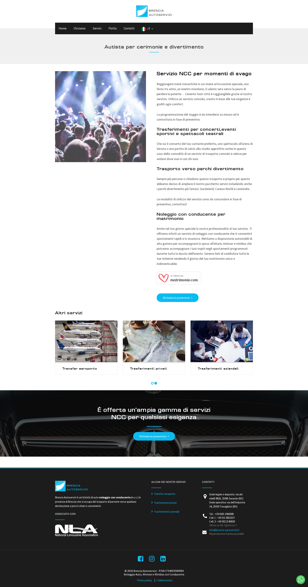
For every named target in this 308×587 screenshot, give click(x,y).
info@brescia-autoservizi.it (224, 530)
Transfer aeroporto (164, 493)
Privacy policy (144, 580)
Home (62, 28)
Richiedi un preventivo (176, 297)
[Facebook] (141, 560)
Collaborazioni (164, 580)
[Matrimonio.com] (179, 283)
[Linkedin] (163, 560)
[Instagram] (152, 560)
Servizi (97, 28)
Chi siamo (80, 28)
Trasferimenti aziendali (166, 511)
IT (149, 29)
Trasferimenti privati (165, 502)
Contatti (129, 28)
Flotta (113, 28)
